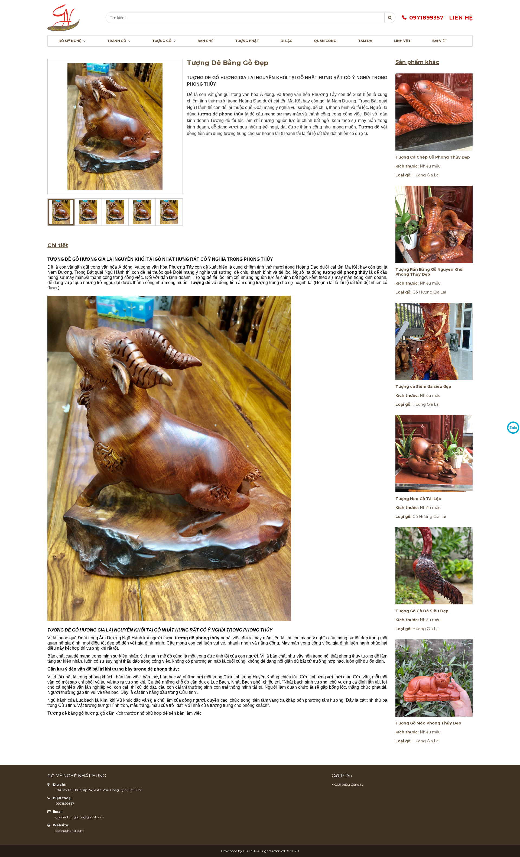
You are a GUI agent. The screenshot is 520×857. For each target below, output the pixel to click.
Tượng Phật (247, 41)
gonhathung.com (70, 831)
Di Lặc (286, 41)
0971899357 (426, 17)
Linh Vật (402, 41)
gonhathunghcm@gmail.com (80, 817)
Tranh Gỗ (117, 41)
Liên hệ (461, 17)
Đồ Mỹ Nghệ (70, 41)
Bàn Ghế (205, 41)
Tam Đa (365, 41)
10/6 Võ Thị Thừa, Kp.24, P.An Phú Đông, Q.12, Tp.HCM (99, 790)
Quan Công (325, 41)
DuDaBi (249, 851)
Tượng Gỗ (162, 41)
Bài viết (439, 41)
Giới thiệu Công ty (348, 784)
